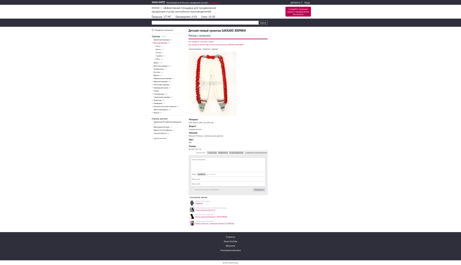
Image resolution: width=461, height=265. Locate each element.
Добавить (295, 2)
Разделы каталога (164, 30)
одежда (215, 49)
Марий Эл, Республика (164, 130)
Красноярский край (163, 127)
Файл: (194, 174)
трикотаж (206, 49)
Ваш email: (196, 184)
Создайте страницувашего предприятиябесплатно (298, 11)
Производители (186, 16)
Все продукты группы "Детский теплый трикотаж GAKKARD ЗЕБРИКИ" (216, 44)
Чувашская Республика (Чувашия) (167, 123)
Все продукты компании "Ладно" (201, 41)
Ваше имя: (196, 179)
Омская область (161, 133)
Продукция (161, 16)
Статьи (208, 16)
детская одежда (195, 49)
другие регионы (160, 138)
